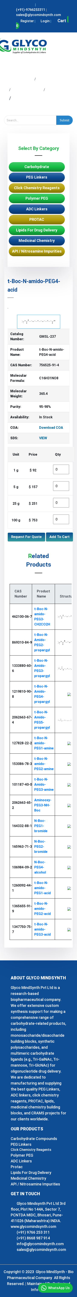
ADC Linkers (36, 209)
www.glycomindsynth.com (33, 1226)
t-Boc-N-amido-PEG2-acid (42, 909)
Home (24, 78)
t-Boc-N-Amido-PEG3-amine (44, 784)
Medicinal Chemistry (37, 240)
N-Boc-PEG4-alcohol (40, 867)
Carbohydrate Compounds (34, 1138)
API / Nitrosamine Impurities (37, 251)
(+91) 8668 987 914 (33, 1238)
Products (49, 78)
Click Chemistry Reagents (37, 188)
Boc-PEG (58, 89)
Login (45, 21)
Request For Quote (26, 537)
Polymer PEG (36, 198)
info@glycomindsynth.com (40, 1244)
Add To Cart (59, 537)
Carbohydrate (36, 166)
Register (27, 21)
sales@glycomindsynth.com (41, 1249)
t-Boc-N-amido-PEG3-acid (42, 929)
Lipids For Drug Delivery (36, 230)
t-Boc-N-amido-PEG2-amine (44, 764)
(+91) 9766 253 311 (33, 1232)
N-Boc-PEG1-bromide (40, 826)
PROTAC (36, 219)
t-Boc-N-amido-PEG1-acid (42, 888)
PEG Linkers (27, 89)
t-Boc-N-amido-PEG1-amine (44, 743)
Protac (17, 1167)
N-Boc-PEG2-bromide (40, 846)
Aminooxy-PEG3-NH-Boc (42, 805)
